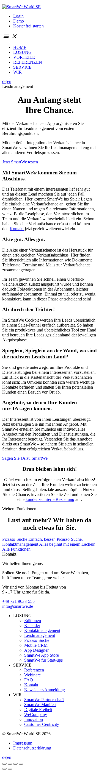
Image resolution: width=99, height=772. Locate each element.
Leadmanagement (39, 635)
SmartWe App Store (41, 655)
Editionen (32, 620)
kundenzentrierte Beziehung (50, 499)
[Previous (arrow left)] (4, 769)
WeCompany (35, 714)
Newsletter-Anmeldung (44, 689)
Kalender (32, 625)
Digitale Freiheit (38, 709)
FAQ (28, 680)
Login (18, 16)
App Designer (36, 650)
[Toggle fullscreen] (15, 764)
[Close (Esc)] (4, 764)
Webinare (32, 675)
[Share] (10, 764)
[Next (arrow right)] (10, 769)
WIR (17, 72)
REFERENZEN (27, 62)
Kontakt (17, 228)
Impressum (22, 743)
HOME (19, 47)
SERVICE (22, 67)
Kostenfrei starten (28, 26)
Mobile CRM (36, 645)
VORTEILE (24, 57)
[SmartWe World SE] (21, 6)
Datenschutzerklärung (32, 748)
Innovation (33, 719)
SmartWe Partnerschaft (44, 699)
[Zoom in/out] (21, 764)
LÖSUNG (22, 52)
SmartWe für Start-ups (43, 660)
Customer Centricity (41, 724)
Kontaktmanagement (42, 630)
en (9, 81)
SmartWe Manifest (40, 704)
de (4, 81)
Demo (18, 21)
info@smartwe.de (17, 606)
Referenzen (34, 670)
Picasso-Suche (36, 640)
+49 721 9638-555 (18, 601)
